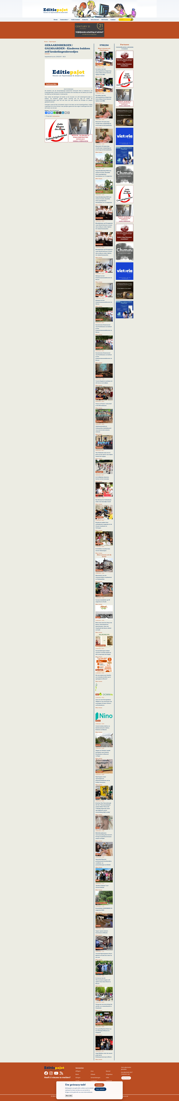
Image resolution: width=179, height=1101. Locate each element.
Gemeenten (80, 1068)
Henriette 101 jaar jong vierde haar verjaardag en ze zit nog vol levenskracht (104, 123)
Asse (92, 1071)
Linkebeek (109, 1081)
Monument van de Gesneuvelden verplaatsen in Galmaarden (104, 577)
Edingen (78, 1077)
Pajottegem (52, 41)
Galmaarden (56, 116)
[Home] (56, 10)
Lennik (77, 1081)
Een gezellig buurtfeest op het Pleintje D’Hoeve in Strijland (103, 1030)
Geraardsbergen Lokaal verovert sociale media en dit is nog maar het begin (103, 652)
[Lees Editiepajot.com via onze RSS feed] (61, 1074)
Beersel (108, 1071)
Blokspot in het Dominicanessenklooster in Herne (104, 277)
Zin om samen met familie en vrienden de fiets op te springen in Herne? (103, 677)
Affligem (78, 1071)
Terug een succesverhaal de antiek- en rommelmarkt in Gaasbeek (104, 1006)
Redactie (85, 19)
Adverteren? (95, 19)
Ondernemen (75, 19)
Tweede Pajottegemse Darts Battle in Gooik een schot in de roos (104, 955)
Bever (77, 1074)
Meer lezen (99, 77)
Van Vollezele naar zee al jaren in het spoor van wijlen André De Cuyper (104, 454)
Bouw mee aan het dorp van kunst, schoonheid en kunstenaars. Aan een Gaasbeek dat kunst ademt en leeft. (104, 626)
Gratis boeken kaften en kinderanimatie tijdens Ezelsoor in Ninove (103, 727)
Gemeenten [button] (64, 19)
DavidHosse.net (123, 1096)
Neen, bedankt (100, 1089)
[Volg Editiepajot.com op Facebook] (46, 1074)
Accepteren (99, 1085)
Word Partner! (126, 1078)
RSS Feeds (104, 19)
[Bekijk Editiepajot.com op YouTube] (56, 1074)
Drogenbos (109, 1074)
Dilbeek (93, 1074)
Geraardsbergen (95, 1077)
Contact (112, 19)
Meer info (69, 1095)
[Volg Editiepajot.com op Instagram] (51, 1074)
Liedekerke (94, 1081)
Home (56, 19)
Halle (107, 1077)
